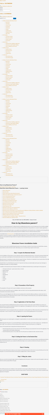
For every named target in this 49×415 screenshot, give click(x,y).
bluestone (2, 186)
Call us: (6, 3)
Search (1, 7)
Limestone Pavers (17, 377)
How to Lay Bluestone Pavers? (9, 197)
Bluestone (8, 22)
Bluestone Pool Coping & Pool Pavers (10, 200)
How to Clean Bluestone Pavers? (9, 196)
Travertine (8, 23)
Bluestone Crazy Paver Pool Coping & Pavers (11, 207)
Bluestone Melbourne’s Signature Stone (10, 217)
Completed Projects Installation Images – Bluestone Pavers (14, 216)
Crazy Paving (8, 25)
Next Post (2, 380)
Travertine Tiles (3, 377)
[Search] (14, 18)
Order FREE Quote (9, 56)
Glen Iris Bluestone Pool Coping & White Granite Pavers (13, 211)
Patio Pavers (8, 52)
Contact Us (5, 54)
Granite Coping (8, 39)
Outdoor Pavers (6, 47)
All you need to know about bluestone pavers (11, 193)
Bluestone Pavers (10, 377)
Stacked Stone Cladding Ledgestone (13, 43)
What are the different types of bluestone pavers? (12, 194)
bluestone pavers (8, 186)
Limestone (8, 26)
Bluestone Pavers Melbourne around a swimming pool (13, 213)
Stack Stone (5, 42)
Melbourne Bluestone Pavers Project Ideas (11, 214)
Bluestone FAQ (5, 191)
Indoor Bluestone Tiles (7, 206)
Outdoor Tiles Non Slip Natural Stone (10, 20)
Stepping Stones (9, 32)
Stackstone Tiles (40, 377)
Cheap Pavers (8, 53)
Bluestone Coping (9, 37)
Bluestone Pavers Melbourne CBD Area (10, 208)
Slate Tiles (8, 33)
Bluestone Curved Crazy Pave (8, 203)
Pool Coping (5, 34)
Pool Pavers (8, 40)
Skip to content (3, 0)
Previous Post (3, 379)
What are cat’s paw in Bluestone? (9, 199)
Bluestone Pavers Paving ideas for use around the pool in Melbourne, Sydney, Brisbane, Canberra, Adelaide (23, 210)
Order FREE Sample (9, 57)
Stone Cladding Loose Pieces (11, 46)
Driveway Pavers (9, 50)
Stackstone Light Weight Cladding (12, 44)
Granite (7, 29)
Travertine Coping (9, 36)
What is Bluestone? (6, 190)
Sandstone (8, 27)
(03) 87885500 (5, 389)
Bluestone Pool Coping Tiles (8, 204)
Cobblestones (8, 30)
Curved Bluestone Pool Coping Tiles (9, 201)
